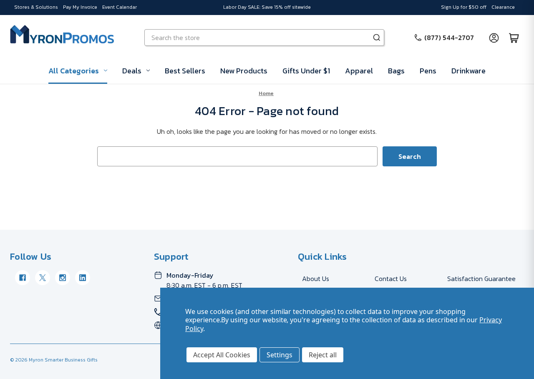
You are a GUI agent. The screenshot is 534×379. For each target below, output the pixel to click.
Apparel (359, 70)
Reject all (323, 354)
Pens (428, 70)
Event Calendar (119, 7)
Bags (396, 70)
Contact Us (391, 279)
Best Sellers (185, 70)
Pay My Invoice (80, 7)
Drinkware (468, 70)
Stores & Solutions (36, 7)
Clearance (503, 7)
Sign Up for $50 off (463, 7)
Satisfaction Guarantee (481, 279)
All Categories (73, 70)
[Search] (376, 37)
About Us (315, 279)
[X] (42, 277)
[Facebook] (22, 277)
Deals (131, 70)
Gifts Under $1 (306, 70)
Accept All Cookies (221, 354)
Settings (279, 354)
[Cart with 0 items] (514, 37)
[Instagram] (62, 277)
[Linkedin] (82, 277)
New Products (243, 70)
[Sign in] (494, 37)
